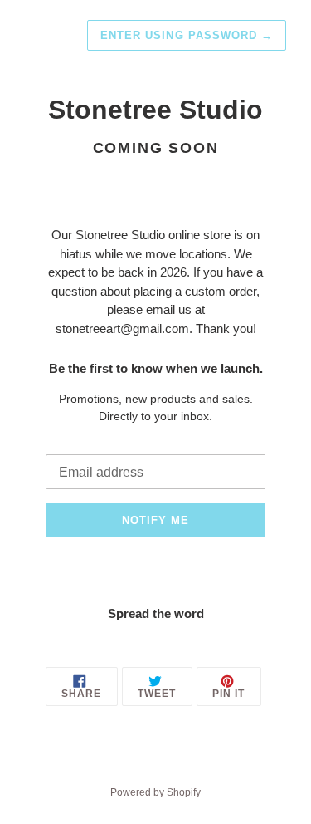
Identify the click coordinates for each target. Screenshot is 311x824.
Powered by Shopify (155, 792)
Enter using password (186, 35)
